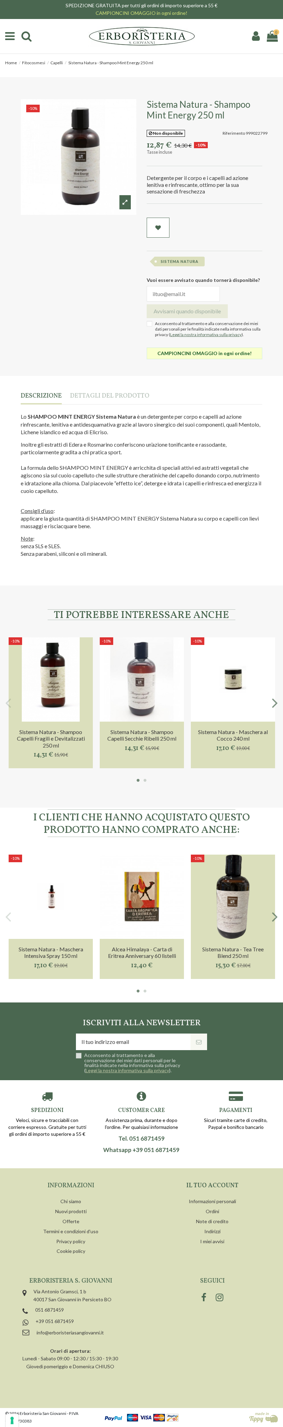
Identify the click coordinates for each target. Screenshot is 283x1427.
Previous (8, 702)
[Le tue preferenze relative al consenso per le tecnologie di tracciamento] (12, 1420)
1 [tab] (138, 780)
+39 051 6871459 (55, 1321)
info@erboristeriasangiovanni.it (70, 1332)
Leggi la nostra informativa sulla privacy (206, 334)
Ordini (212, 1211)
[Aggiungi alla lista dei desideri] (158, 228)
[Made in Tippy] (263, 1417)
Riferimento (234, 133)
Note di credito (212, 1221)
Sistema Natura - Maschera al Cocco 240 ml (233, 735)
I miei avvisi (212, 1241)
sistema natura (179, 261)
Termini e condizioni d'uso (70, 1231)
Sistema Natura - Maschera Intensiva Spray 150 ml (51, 952)
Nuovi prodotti (71, 1211)
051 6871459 (49, 1310)
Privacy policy (70, 1241)
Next (274, 702)
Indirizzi (212, 1231)
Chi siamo (70, 1201)
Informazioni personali (212, 1201)
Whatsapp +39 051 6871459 (141, 1150)
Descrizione (41, 396)
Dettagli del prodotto (109, 396)
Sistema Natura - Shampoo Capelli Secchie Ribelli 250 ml (141, 735)
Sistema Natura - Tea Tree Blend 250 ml (233, 952)
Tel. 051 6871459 (141, 1138)
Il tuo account (212, 1185)
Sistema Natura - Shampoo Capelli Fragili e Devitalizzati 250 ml (51, 738)
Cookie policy (71, 1251)
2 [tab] (145, 780)
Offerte (70, 1221)
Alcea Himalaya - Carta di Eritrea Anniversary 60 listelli (142, 952)
